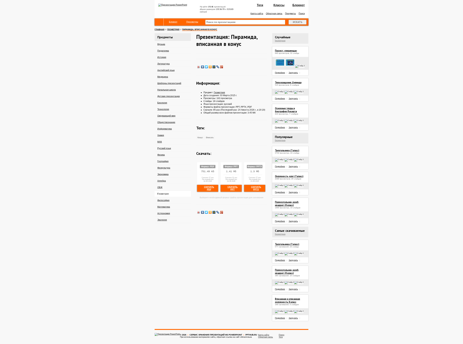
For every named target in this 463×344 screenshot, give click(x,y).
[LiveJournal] (218, 66)
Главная (159, 29)
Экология (162, 220)
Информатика (164, 129)
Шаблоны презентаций (169, 83)
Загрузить (293, 73)
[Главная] (159, 22)
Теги (260, 5)
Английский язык (166, 70)
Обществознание (166, 122)
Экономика (163, 174)
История (161, 57)
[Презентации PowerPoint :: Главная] (172, 5)
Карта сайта (256, 13)
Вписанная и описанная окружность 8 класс (287, 300)
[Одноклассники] (210, 66)
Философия (163, 200)
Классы (278, 5)
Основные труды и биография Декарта (286, 110)
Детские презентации (168, 96)
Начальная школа (166, 90)
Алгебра (161, 181)
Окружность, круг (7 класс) (289, 176)
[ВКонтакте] (203, 66)
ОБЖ (159, 187)
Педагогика (163, 51)
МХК (159, 142)
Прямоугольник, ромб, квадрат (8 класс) (287, 204)
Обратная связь (274, 13)
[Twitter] (206, 66)
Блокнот (298, 5)
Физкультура (163, 168)
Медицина (162, 77)
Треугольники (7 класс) (287, 150)
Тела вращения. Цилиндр (288, 82)
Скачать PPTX (256, 188)
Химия (160, 135)
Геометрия (173, 29)
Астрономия (163, 213)
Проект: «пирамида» (286, 50)
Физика (161, 155)
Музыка (161, 44)
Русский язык (164, 148)
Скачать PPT (233, 188)
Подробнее (280, 73)
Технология (163, 109)
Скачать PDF (209, 188)
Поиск (302, 13)
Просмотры (192, 22)
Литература (163, 64)
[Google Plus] (222, 66)
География (163, 161)
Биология (162, 103)
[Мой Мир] (214, 66)
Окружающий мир (166, 116)
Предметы (290, 13)
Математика (163, 207)
